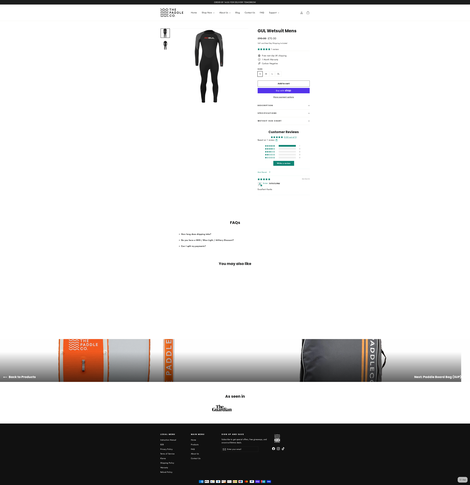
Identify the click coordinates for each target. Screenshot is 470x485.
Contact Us (250, 12)
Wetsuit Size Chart (270, 121)
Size (260, 69)
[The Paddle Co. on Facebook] (273, 448)
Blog (237, 12)
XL (278, 73)
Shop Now (207, 12)
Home (194, 12)
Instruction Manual (168, 439)
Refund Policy (166, 472)
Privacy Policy (166, 449)
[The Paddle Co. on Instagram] (278, 448)
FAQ (262, 12)
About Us (224, 12)
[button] (264, 49)
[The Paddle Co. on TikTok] (283, 448)
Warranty (164, 467)
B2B (162, 444)
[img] (264, 179)
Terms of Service (167, 453)
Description (265, 105)
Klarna (163, 458)
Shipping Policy (167, 462)
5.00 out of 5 (290, 137)
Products (194, 444)
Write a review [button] (284, 163)
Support (273, 12)
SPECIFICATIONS (267, 113)
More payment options (283, 97)
